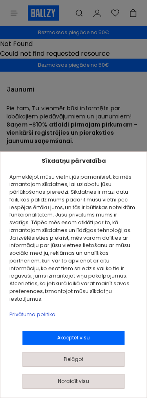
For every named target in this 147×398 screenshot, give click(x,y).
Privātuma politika (32, 314)
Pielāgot (73, 359)
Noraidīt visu (73, 381)
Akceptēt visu (73, 337)
